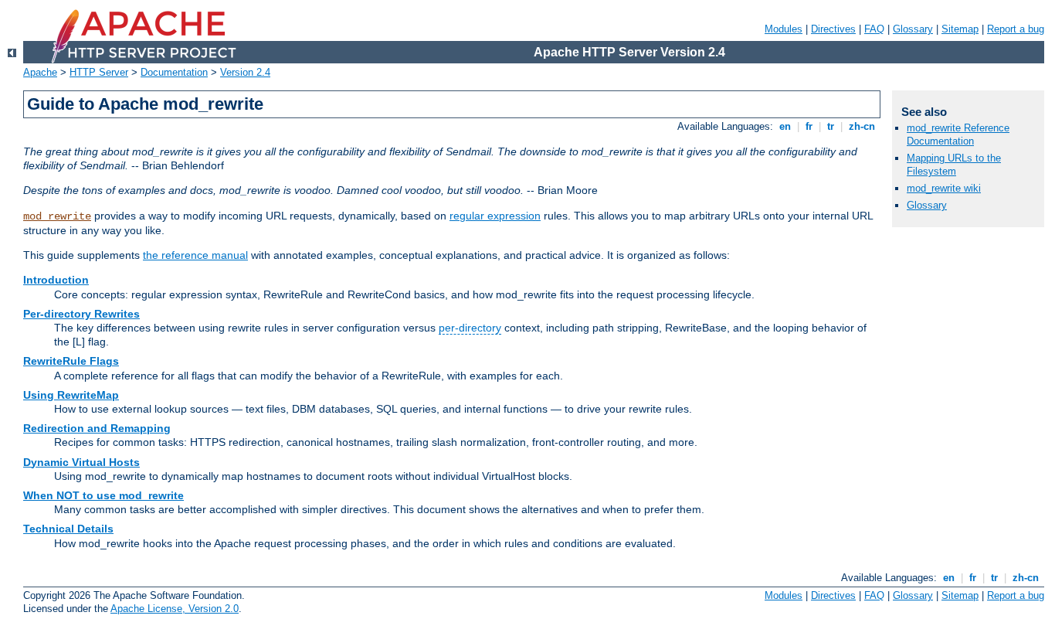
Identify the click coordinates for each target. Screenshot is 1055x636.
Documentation (174, 72)
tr (830, 126)
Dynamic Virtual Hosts (81, 462)
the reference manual (195, 255)
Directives (833, 29)
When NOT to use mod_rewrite (103, 495)
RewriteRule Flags (71, 361)
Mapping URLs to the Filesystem (954, 164)
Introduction (56, 280)
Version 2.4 (245, 72)
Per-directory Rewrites (81, 314)
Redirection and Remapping (97, 428)
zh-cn (862, 126)
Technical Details (68, 528)
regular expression (495, 215)
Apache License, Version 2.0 (174, 608)
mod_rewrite (57, 216)
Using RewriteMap (71, 395)
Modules (783, 29)
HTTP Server (99, 72)
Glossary (913, 29)
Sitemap (960, 29)
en (785, 126)
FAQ (874, 29)
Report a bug (1015, 29)
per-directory (470, 327)
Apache (40, 72)
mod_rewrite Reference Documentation (958, 134)
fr (809, 126)
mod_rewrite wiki (944, 188)
